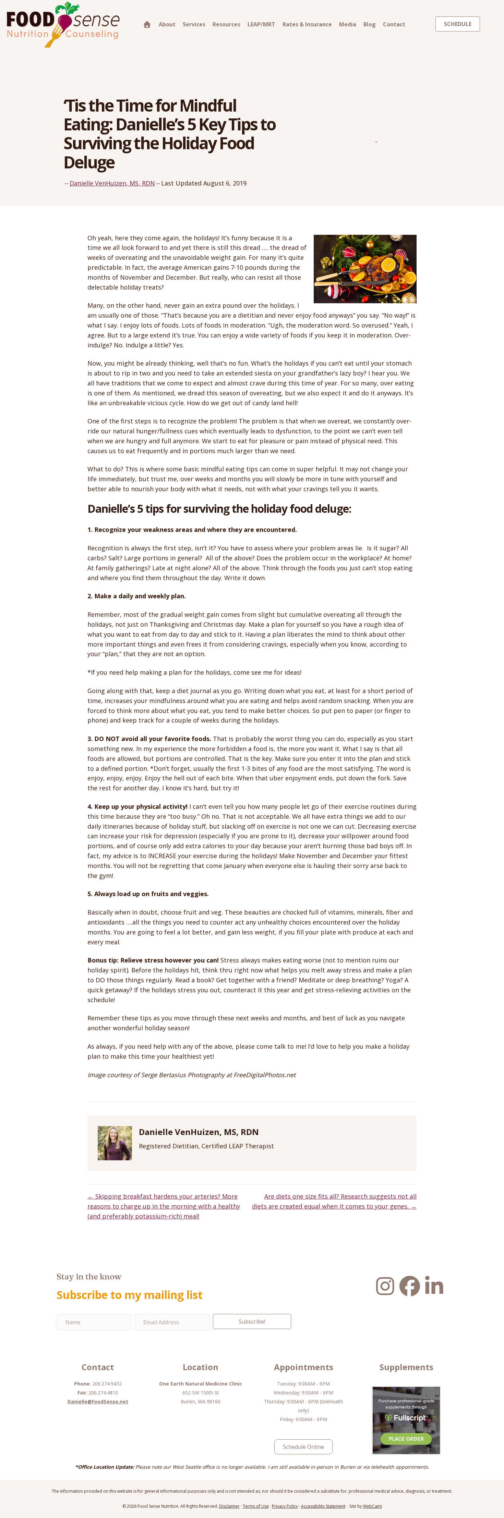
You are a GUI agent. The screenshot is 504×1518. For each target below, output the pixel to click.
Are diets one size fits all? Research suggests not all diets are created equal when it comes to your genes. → (334, 1201)
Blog (369, 24)
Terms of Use (256, 1506)
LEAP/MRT (261, 24)
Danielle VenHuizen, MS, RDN (112, 183)
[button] (252, 1321)
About (167, 24)
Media (347, 24)
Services (194, 24)
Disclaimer (229, 1506)
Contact (394, 24)
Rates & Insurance (307, 24)
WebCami (372, 1506)
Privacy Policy (285, 1506)
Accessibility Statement (323, 1506)
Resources (226, 24)
